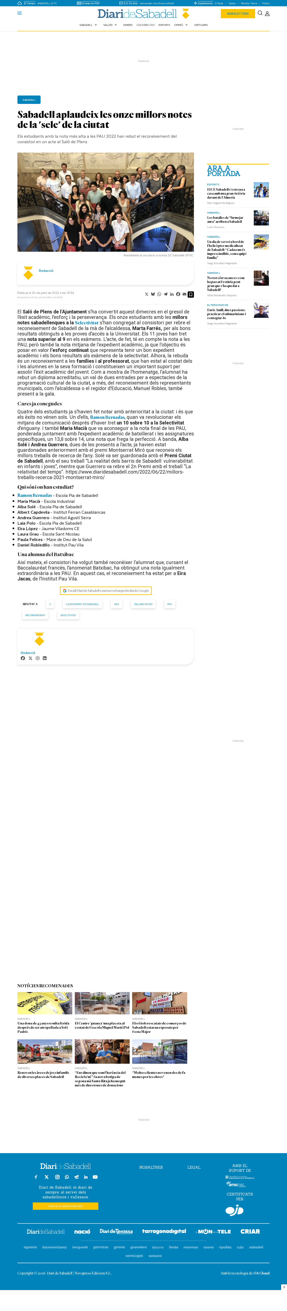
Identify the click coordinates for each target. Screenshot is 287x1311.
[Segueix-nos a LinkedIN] (86, 1177)
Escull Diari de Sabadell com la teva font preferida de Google (108, 590)
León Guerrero (215, 227)
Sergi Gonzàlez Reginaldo (222, 263)
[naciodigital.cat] (54, 1247)
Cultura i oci (145, 25)
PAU (169, 604)
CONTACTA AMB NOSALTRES (66, 1206)
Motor (266, 3)
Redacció (46, 270)
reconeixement (35, 615)
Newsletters (238, 13)
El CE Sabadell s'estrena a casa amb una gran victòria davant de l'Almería (226, 193)
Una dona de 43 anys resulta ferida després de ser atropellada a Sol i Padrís (43, 1027)
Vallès (110, 25)
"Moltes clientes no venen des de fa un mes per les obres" (158, 1075)
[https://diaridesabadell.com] (46, 1232)
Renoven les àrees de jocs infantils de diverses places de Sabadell (43, 1075)
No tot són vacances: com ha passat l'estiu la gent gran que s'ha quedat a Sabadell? (225, 284)
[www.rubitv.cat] (240, 1247)
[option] (105, 206)
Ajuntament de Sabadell (82, 604)
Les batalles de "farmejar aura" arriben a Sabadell (225, 219)
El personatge (217, 305)
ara (116, 604)
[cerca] (260, 13)
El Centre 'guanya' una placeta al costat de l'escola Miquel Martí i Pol (102, 1025)
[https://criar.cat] (250, 1232)
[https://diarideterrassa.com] (116, 1232)
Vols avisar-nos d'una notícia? (157, 3)
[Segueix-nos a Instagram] (57, 1178)
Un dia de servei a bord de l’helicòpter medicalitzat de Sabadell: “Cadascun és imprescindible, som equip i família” (226, 249)
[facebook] (23, 658)
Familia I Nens (249, 3)
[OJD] (234, 1211)
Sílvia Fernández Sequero (222, 295)
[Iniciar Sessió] (267, 13)
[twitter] (30, 658)
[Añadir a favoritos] (191, 294)
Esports (164, 25)
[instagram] (37, 658)
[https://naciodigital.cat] (82, 1232)
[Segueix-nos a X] (46, 1178)
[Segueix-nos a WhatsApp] (67, 1177)
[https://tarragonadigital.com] (164, 1232)
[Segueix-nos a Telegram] (76, 1178)
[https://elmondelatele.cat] (213, 1232)
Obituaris (201, 25)
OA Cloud (261, 1273)
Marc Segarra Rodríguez (220, 203)
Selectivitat (87, 323)
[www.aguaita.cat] (30, 1247)
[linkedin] (45, 658)
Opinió (181, 25)
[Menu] (19, 13)
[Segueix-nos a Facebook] (36, 1178)
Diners (127, 25)
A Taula (219, 3)
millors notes (143, 604)
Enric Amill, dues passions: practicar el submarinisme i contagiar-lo (226, 314)
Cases (232, 3)
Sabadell (88, 25)
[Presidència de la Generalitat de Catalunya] (239, 1178)
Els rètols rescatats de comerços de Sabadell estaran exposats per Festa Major (159, 1027)
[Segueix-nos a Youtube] (95, 1178)
